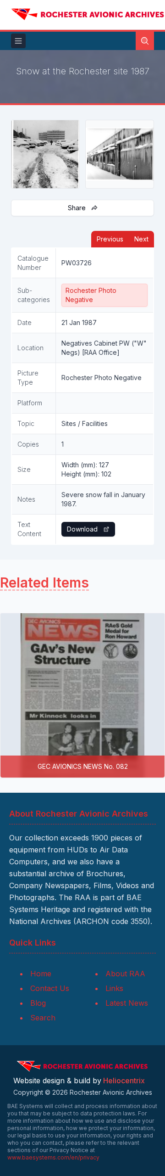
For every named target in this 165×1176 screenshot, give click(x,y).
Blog (38, 1003)
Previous (110, 239)
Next (141, 239)
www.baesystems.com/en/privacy (53, 1157)
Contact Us (49, 988)
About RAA (125, 973)
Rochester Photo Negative (91, 294)
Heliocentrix (124, 1080)
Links (114, 988)
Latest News (126, 1003)
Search (42, 1017)
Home (40, 973)
